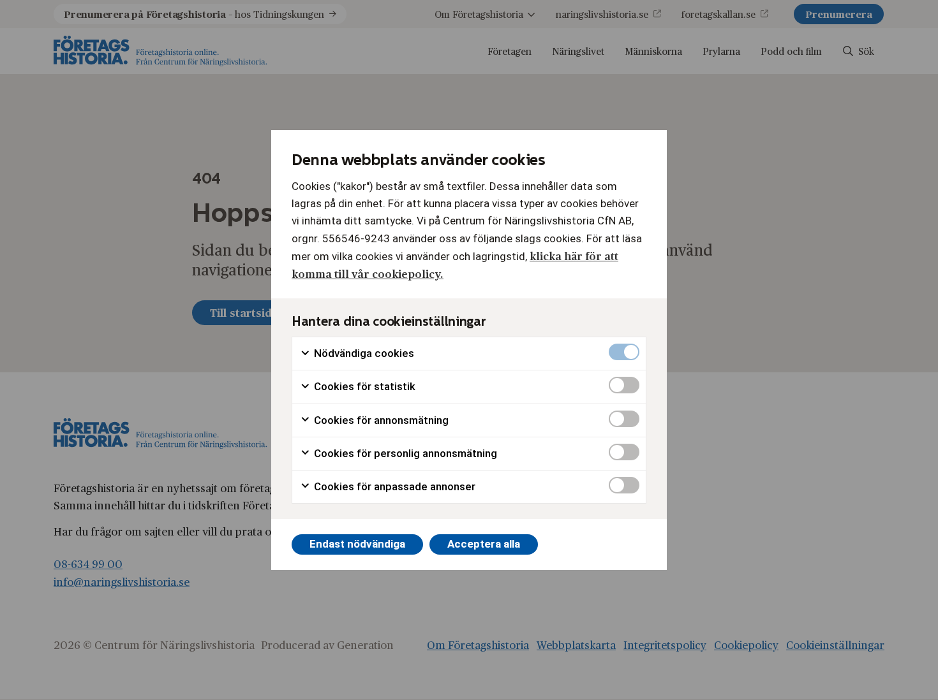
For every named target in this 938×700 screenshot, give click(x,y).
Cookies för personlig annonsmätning (404, 453)
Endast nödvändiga (357, 543)
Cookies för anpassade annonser (393, 486)
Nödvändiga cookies (362, 353)
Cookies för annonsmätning (380, 420)
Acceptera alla (483, 543)
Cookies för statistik (363, 386)
